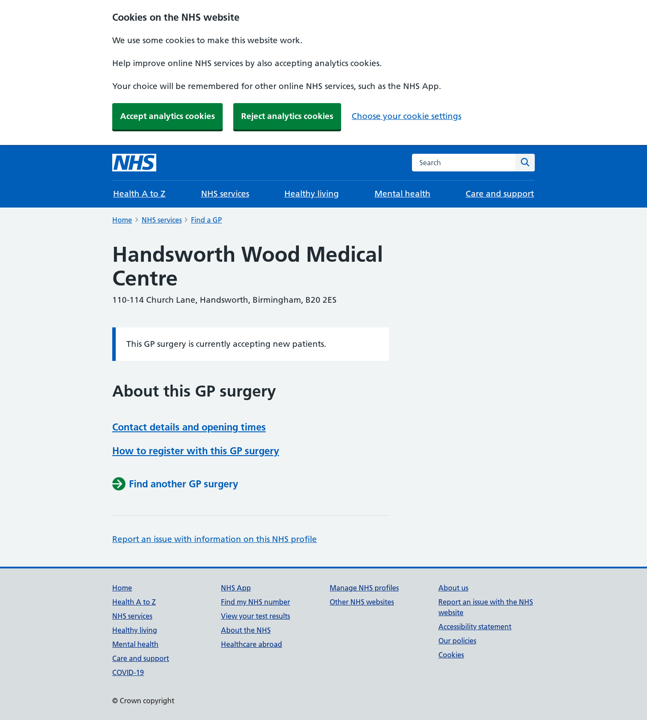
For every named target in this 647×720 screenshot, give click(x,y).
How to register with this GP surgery (195, 451)
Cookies (451, 654)
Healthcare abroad (251, 644)
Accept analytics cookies (167, 116)
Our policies (457, 640)
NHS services (225, 194)
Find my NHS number (255, 602)
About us (453, 587)
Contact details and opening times (189, 427)
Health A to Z (139, 194)
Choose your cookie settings (406, 116)
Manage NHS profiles (364, 587)
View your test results (255, 616)
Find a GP (206, 219)
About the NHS (246, 630)
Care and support (500, 194)
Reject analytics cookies (287, 116)
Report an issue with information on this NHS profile (214, 539)
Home (122, 219)
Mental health (402, 194)
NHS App (236, 587)
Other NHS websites (362, 602)
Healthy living (311, 194)
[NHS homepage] (134, 162)
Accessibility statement (474, 626)
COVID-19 (128, 672)
